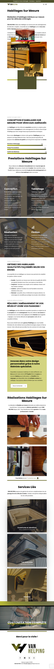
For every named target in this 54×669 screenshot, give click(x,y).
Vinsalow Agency (27, 663)
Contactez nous (32, 478)
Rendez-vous (31, 626)
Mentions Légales (25, 662)
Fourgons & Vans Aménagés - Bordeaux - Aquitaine (27, 1)
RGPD (31, 662)
